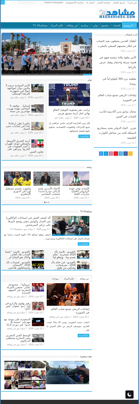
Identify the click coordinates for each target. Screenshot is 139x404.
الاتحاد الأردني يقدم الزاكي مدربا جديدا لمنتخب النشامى (49, 191)
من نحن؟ (132, 2)
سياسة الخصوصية (75, 2)
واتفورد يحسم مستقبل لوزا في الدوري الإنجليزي (18, 191)
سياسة (85, 25)
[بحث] (3, 2)
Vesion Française (53, 2)
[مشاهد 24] (116, 13)
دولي (96, 25)
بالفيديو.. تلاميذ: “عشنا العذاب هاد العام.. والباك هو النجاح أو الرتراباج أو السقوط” (17, 255)
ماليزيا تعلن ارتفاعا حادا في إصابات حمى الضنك (18, 126)
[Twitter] (29, 2)
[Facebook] (32, 2)
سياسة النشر (103, 2)
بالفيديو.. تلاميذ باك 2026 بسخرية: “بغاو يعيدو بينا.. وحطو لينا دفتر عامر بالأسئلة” (64, 255)
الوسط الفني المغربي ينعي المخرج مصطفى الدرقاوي (18, 338)
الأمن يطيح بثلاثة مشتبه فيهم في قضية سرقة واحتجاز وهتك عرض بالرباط (48, 69)
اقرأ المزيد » (84, 136)
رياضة (89, 167)
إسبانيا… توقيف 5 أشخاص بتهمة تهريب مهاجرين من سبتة (18, 108)
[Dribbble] (24, 2)
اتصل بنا (90, 2)
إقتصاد (116, 25)
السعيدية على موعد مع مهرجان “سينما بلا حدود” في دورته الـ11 (17, 322)
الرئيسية (128, 25)
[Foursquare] (21, 2)
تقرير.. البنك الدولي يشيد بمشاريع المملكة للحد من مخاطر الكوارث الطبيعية (116, 132)
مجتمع (105, 25)
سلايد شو (59, 117)
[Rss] (34, 2)
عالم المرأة (57, 25)
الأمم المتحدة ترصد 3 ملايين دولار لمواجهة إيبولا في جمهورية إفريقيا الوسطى (18, 89)
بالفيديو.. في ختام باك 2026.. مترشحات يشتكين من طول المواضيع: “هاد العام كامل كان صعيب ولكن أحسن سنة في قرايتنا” (70, 269)
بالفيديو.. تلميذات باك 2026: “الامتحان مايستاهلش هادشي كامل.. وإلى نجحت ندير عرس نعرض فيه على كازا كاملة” (25, 269)
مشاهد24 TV (40, 25)
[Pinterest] (27, 2)
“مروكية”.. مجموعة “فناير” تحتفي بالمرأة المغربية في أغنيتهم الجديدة (19, 288)
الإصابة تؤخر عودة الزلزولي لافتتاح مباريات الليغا (79, 191)
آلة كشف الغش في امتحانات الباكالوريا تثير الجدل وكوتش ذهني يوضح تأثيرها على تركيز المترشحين (28, 221)
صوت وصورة (86, 356)
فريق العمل (119, 2)
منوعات (55, 279)
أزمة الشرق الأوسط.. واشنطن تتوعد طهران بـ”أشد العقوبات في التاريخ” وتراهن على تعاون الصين (24, 146)
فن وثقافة (72, 25)
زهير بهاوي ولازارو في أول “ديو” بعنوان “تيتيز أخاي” (18, 306)
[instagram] (19, 2)
